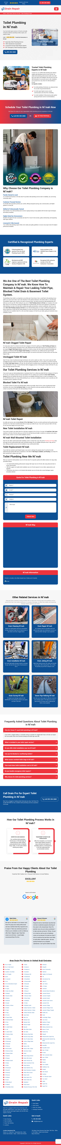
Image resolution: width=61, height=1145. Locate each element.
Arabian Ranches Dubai (29, 1012)
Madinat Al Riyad (46, 1022)
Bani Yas (26, 1017)
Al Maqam (7, 1058)
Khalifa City (44, 1012)
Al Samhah (26, 972)
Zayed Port (44, 1086)
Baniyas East (27, 1020)
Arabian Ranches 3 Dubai (29, 1010)
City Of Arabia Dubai (28, 1039)
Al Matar (7, 1063)
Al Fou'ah (7, 1015)
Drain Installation (8, 1121)
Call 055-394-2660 (19, 116)
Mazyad (44, 1034)
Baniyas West (27, 1022)
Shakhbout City (45, 1067)
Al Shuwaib (26, 984)
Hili (43, 976)
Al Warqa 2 (26, 991)
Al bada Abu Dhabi (9, 991)
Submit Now (30, 516)
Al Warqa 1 (26, 988)
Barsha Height (27, 1024)
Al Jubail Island (8, 1032)
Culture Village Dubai (28, 1041)
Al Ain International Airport (11, 984)
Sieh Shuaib (45, 1071)
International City (46, 979)
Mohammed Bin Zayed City (48, 1043)
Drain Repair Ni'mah (45, 626)
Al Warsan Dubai (27, 996)
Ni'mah (44, 1052)
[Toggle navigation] (56, 8)
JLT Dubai (44, 986)
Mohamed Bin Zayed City (48, 1036)
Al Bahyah (7, 993)
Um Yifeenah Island (46, 1076)
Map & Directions (35, 1133)
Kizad (43, 1015)
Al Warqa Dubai (27, 993)
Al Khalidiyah (8, 1039)
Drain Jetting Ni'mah (44, 661)
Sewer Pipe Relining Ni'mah (45, 696)
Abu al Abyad (8, 964)
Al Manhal (7, 1056)
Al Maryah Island (9, 1060)
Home (4, 13)
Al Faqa (6, 1012)
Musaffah (44, 1045)
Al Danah (7, 1003)
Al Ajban (7, 986)
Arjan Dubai (26, 1015)
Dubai (25, 1053)
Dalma (25, 1044)
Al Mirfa (7, 1065)
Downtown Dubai (27, 1051)
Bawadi (25, 1027)
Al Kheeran (7, 1046)
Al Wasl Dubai (27, 998)
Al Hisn (6, 1022)
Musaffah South (46, 1048)
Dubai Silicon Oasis (28, 1072)
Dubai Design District (28, 1056)
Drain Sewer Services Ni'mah (13, 13)
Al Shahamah (27, 976)
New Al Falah (45, 1050)
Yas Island (44, 1079)
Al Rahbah (7, 1084)
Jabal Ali (44, 981)
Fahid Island (26, 1084)
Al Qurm (7, 1079)
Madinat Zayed (45, 1024)
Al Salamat (26, 967)
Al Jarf (6, 1029)
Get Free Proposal (43, 116)
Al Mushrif (7, 1070)
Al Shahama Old (27, 974)
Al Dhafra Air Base (9, 1005)
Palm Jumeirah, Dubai (47, 1055)
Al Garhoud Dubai (9, 1020)
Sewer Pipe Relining (8, 1123)
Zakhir (43, 1081)
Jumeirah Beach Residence (48, 991)
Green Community (46, 969)
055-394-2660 (46, 3)
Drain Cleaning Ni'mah (16, 626)
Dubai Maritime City (28, 1067)
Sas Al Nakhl (45, 1064)
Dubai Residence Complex (30, 1070)
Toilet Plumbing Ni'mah (26, 13)
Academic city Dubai (9, 972)
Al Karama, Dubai (9, 1034)
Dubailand (26, 1082)
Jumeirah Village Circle (47, 1008)
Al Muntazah (8, 1067)
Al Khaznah (7, 1044)
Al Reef (25, 964)
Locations (6, 1125)
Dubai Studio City (27, 1079)
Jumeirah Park (45, 1003)
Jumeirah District (46, 993)
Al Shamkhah (27, 979)
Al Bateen (7, 998)
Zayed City (44, 1083)
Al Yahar (26, 1003)
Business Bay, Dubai (28, 1036)
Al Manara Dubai (9, 1053)
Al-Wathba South (27, 1005)
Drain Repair (35, 1103)
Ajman (6, 976)
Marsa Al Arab (45, 1029)
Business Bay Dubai (28, 1034)
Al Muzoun (7, 1075)
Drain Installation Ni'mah (16, 661)
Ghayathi (44, 967)
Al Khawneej (8, 1041)
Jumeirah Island (46, 998)
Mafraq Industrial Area (47, 1027)
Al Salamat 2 (27, 969)
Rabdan (44, 1060)
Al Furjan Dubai (8, 1017)
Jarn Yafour (45, 984)
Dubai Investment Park (29, 1063)
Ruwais (44, 1062)
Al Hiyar (7, 1024)
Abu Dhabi (7, 969)
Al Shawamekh (27, 981)
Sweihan (44, 1074)
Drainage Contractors (37, 1109)
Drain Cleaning (7, 1119)
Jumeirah (44, 988)
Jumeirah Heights (46, 996)
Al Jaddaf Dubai (8, 1027)
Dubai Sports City (28, 1077)
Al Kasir (7, 1036)
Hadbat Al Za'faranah (47, 974)
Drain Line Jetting (37, 1107)
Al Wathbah (26, 1000)
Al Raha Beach (8, 1082)
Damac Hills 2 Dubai (28, 1048)
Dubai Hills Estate (28, 1058)
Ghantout (44, 964)
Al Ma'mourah (8, 1048)
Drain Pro (30, 1143)
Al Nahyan (7, 1077)
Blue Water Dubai (28, 1029)
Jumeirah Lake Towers (47, 1000)
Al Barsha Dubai (8, 996)
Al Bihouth (7, 1000)
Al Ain (6, 981)
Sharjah (44, 1069)
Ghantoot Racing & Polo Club (30, 1087)
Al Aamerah (7, 979)
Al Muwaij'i (7, 1072)
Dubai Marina (27, 1065)
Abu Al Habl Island (9, 967)
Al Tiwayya (26, 986)
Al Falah (7, 1010)
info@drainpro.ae (38, 1121)
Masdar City (45, 1032)
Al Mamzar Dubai (9, 1051)
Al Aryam (7, 988)
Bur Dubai (26, 1032)
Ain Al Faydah (8, 974)
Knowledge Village (46, 1017)
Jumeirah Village (46, 1005)
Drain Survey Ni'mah (16, 696)
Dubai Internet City (28, 1060)
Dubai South (26, 1075)
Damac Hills (26, 1046)
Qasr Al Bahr (45, 1057)
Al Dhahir (7, 1008)
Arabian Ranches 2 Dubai (29, 1008)
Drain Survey (36, 1105)
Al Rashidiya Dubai (9, 1087)
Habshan (44, 972)
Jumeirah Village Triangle (48, 1010)
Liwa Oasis (44, 1020)
